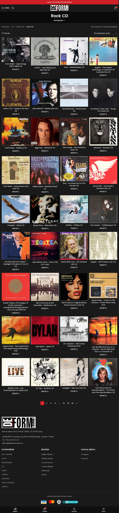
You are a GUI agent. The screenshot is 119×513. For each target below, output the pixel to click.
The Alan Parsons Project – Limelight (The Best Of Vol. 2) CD (15, 264)
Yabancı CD (20, 27)
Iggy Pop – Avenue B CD (45, 148)
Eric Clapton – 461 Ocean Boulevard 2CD (74, 345)
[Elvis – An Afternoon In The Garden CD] (74, 168)
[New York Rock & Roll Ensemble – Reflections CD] (45, 287)
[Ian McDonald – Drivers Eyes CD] (74, 93)
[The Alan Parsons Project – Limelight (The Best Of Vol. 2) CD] (16, 246)
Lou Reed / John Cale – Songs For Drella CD (103, 110)
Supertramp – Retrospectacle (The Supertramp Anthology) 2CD (15, 348)
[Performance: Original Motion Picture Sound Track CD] (74, 287)
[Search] (13, 8)
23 (72, 403)
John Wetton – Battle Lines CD (45, 108)
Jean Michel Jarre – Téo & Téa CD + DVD (45, 263)
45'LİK (4, 458)
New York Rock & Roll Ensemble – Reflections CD (45, 304)
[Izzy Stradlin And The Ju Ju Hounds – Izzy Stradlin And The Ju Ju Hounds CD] (103, 330)
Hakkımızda (45, 470)
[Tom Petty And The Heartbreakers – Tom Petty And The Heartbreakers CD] (103, 372)
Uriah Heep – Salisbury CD (16, 148)
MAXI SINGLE (7, 462)
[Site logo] (59, 8)
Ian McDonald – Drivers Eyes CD (74, 110)
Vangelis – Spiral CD (15, 225)
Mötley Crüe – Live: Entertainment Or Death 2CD (16, 389)
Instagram (85, 454)
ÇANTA (4, 487)
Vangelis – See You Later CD (74, 388)
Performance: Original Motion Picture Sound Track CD (74, 304)
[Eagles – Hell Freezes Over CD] (103, 246)
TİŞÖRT (5, 474)
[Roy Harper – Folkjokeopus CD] (103, 209)
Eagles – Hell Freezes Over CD (103, 262)
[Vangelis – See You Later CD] (74, 372)
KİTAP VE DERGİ (8, 483)
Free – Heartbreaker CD (74, 67)
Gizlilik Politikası (47, 454)
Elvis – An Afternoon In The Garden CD (74, 184)
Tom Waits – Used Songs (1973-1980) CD (15, 65)
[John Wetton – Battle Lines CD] (45, 92)
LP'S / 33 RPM (7, 454)
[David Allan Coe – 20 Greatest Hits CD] (74, 246)
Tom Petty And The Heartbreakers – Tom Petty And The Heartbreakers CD (103, 390)
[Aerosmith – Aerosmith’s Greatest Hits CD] (103, 170)
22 (68, 403)
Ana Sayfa (5, 27)
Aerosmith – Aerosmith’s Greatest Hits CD (103, 187)
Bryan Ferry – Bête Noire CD (44, 225)
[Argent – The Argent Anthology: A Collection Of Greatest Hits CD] (103, 51)
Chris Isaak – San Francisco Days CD (74, 148)
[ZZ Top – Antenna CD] (45, 372)
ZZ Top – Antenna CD (45, 388)
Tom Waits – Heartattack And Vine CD (15, 187)
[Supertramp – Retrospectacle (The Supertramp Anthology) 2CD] (16, 330)
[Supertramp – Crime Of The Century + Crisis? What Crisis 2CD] (103, 285)
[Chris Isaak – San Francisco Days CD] (74, 131)
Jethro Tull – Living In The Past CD (15, 109)
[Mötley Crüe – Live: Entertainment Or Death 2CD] (16, 372)
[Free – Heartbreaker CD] (74, 51)
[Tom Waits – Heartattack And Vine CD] (16, 170)
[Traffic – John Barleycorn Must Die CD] (45, 51)
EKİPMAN (5, 479)
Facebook (84, 458)
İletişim (44, 474)
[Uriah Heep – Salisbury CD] (16, 132)
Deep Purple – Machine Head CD (45, 187)
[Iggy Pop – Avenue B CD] (45, 132)
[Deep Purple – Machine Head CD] (45, 170)
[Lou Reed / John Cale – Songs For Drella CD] (103, 93)
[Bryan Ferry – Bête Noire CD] (45, 209)
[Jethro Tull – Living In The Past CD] (16, 92)
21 (64, 403)
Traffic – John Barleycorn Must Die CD (45, 69)
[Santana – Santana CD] (103, 132)
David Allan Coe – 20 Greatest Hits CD (74, 263)
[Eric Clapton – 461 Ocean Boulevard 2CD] (74, 329)
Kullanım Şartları (47, 458)
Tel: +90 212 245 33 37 (10, 440)
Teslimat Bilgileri (47, 466)
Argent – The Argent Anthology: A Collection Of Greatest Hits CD (103, 69)
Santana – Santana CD (103, 148)
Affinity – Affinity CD (74, 225)
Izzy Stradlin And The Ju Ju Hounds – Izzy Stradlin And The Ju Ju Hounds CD (103, 349)
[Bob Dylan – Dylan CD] (45, 330)
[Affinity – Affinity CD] (74, 209)
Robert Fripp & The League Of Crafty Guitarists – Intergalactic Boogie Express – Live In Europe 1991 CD (15, 306)
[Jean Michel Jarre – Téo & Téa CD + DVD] (45, 246)
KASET (4, 470)
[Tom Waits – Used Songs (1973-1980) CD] (16, 49)
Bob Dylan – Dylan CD (45, 346)
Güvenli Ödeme (47, 462)
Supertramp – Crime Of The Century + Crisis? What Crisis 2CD (103, 302)
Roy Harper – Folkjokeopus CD (103, 225)
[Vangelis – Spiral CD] (16, 209)
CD (12, 27)
